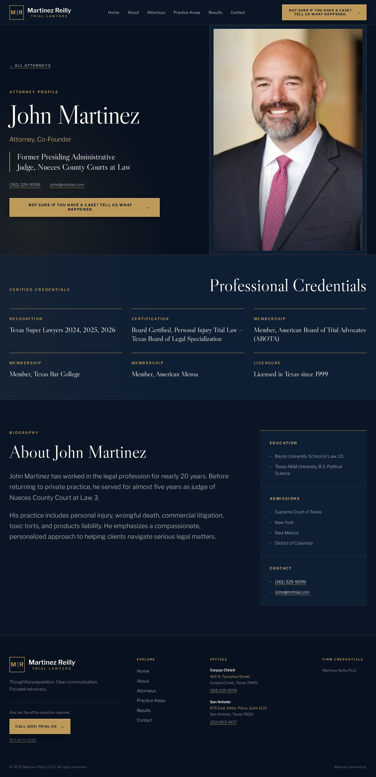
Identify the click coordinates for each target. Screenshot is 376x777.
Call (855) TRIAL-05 (36, 726)
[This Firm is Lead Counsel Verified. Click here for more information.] (345, 700)
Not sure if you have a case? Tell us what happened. (320, 12)
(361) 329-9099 (24, 184)
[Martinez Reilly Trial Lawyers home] (40, 12)
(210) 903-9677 (223, 722)
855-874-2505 (22, 740)
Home (113, 12)
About (133, 12)
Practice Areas (187, 12)
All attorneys (30, 65)
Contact (238, 12)
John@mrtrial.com (67, 184)
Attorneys (156, 12)
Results (215, 12)
